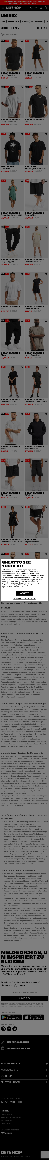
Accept (24, 593)
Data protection (19, 587)
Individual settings (24, 599)
